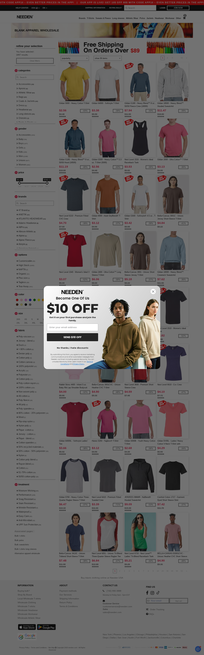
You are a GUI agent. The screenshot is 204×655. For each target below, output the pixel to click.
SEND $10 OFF (72, 337)
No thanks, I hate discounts (72, 348)
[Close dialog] (153, 291)
